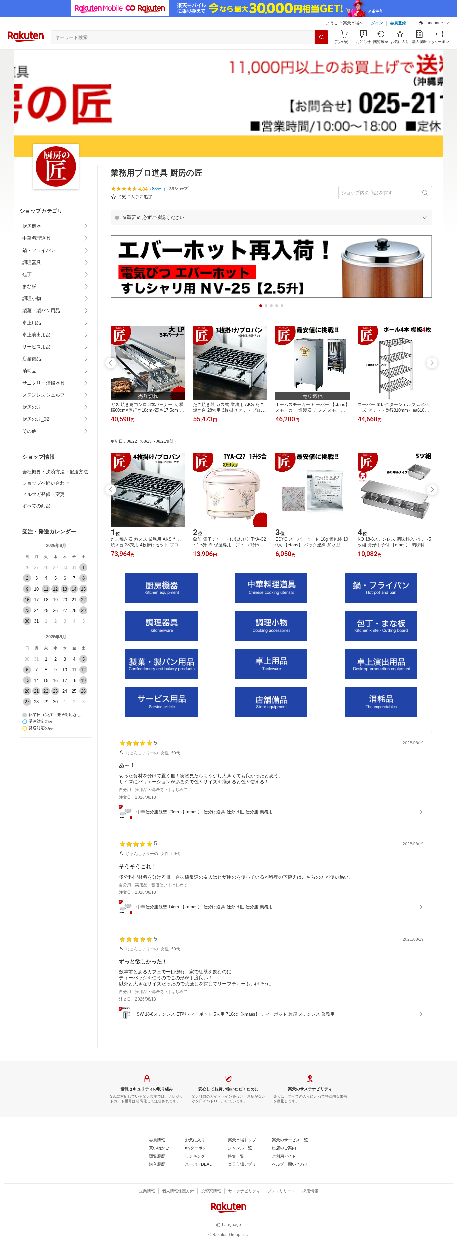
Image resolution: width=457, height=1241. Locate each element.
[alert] (271, 217)
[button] (433, 23)
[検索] (321, 37)
